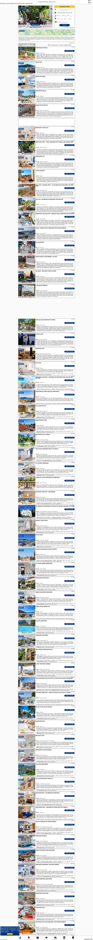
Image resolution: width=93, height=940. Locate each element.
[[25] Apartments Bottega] (26, 426)
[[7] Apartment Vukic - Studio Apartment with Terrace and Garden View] (26, 148)
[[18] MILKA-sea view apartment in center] (26, 325)
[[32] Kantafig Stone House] (26, 526)
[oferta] (22, 73)
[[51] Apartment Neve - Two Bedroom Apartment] (26, 798)
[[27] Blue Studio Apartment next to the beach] (26, 454)
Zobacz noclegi (69, 50)
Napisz (92, 939)
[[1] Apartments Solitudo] (26, 53)
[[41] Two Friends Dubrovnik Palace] (26, 655)
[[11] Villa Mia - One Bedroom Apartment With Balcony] (26, 205)
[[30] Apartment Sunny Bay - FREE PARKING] (26, 497)
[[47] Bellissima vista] (26, 741)
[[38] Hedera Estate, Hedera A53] (26, 612)
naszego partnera (49, 374)
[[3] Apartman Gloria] (26, 82)
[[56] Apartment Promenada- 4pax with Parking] (26, 870)
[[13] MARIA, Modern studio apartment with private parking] (26, 234)
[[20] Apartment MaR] (26, 354)
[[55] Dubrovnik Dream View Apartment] (26, 856)
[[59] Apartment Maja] (26, 913)
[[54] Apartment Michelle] (26, 841)
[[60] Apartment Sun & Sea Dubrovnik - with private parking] (26, 927)
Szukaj (64, 25)
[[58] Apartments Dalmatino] (26, 899)
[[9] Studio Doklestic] (26, 176)
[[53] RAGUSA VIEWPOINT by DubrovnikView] (26, 827)
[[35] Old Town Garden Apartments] (26, 569)
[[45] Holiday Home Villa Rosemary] (26, 712)
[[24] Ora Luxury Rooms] (26, 411)
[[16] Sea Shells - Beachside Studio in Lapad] (26, 277)
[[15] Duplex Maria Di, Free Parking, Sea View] (26, 262)
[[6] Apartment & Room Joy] (26, 133)
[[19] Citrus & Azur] (26, 340)
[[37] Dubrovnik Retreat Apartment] (26, 598)
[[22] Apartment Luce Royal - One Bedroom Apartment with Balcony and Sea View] (26, 383)
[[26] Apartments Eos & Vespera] (26, 440)
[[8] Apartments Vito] (26, 162)
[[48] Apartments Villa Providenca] (26, 755)
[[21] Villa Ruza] (26, 368)
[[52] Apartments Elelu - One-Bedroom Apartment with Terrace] (26, 813)
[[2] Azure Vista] (26, 68)
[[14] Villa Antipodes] (26, 248)
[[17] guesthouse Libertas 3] (26, 291)
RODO (6, 932)
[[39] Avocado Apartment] (26, 626)
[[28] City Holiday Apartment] (26, 469)
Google (2, 928)
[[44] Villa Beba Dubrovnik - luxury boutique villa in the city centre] (26, 698)
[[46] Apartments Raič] (26, 727)
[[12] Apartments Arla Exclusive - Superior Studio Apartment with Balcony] (26, 219)
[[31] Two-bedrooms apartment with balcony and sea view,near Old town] (26, 512)
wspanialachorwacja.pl (46, 2)
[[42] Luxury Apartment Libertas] (26, 669)
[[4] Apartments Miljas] (26, 96)
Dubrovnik (21, 48)
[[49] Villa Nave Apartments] (26, 770)
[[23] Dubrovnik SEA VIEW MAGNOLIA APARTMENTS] (26, 397)
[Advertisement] (46, 308)
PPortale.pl (5, 939)
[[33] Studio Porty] (26, 540)
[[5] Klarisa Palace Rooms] (26, 111)
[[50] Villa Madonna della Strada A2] (26, 784)
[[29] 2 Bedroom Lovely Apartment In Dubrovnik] (26, 483)
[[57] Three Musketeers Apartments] (26, 884)
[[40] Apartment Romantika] (26, 641)
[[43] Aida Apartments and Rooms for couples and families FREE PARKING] (26, 684)
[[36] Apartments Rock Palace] (26, 583)
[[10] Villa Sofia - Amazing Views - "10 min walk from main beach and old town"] (26, 191)
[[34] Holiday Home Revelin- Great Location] (26, 555)
